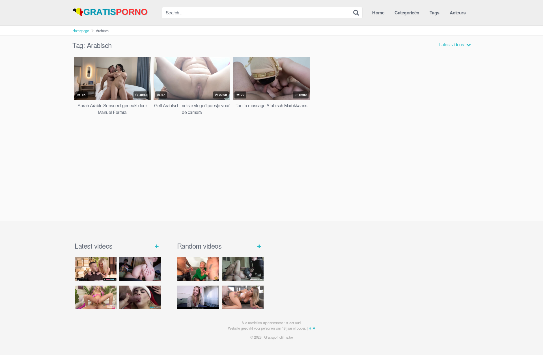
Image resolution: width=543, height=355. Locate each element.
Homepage (80, 30)
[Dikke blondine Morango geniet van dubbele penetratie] (140, 297)
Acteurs (458, 12)
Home (378, 12)
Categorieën (407, 12)
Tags (434, 12)
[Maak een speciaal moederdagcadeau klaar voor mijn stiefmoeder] (243, 297)
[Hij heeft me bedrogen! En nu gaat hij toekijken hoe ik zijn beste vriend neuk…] (140, 269)
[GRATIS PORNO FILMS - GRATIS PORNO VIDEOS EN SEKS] (114, 12)
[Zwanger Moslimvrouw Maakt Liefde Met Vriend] (243, 269)
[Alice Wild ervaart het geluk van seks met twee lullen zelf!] (198, 269)
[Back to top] (527, 337)
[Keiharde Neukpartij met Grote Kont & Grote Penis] (96, 269)
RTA (312, 328)
